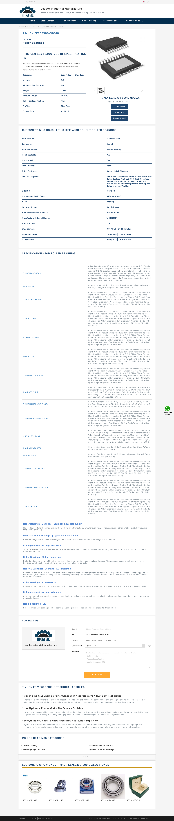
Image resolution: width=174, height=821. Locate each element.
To (73, 635)
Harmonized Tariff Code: (33, 196)
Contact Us (32, 819)
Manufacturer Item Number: (35, 213)
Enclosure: (27, 144)
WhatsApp (119, 112)
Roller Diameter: (30, 234)
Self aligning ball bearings (136, 21)
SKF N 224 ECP (30, 506)
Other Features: (29, 171)
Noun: (24, 202)
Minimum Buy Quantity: (34, 85)
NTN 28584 (28, 286)
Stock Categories (49, 21)
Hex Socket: (27, 160)
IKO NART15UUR (31, 392)
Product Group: (30, 96)
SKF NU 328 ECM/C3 (33, 300)
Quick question (78, 646)
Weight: (26, 91)
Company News (69, 21)
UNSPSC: (26, 191)
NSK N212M (28, 357)
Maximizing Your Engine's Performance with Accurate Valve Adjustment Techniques (72, 696)
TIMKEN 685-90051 (32, 273)
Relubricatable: (29, 155)
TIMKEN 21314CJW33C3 (34, 468)
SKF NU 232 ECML (31, 436)
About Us (22, 819)
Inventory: (27, 80)
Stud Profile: (28, 139)
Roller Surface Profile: (33, 101)
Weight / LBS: (28, 223)
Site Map (41, 819)
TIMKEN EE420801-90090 (35, 487)
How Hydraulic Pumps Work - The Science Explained (54, 708)
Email (74, 629)
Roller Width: (28, 240)
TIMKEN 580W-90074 (33, 376)
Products (28, 27)
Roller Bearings (38, 27)
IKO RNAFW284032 (32, 448)
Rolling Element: (30, 149)
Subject (74, 640)
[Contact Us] (167, 410)
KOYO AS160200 (31, 338)
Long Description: (30, 177)
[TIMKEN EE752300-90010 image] (119, 58)
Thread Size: (28, 111)
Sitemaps (49, 819)
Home (32, 21)
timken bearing (89, 21)
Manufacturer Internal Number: (36, 218)
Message (75, 651)
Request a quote (30, 2)
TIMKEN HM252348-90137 (35, 418)
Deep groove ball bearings (112, 21)
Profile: (26, 106)
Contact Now (119, 106)
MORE (86, 757)
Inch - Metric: (28, 166)
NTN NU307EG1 (30, 455)
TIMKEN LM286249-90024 (35, 404)
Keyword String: (29, 207)
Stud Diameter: (29, 229)
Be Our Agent (119, 118)
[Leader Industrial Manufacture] (27, 11)
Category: (27, 75)
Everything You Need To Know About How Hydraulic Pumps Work (61, 720)
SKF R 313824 (29, 319)
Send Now (97, 674)
